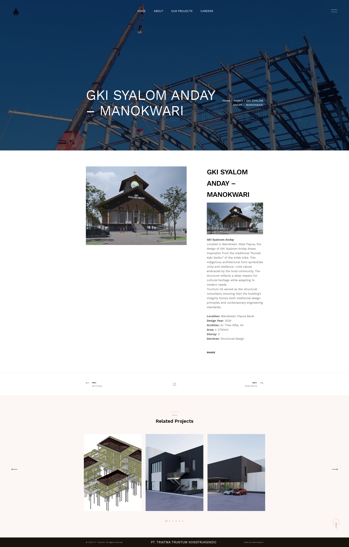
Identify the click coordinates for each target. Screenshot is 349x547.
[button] (11, 469)
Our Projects (181, 11)
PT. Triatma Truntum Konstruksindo (183, 542)
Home (142, 11)
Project (238, 100)
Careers (207, 11)
